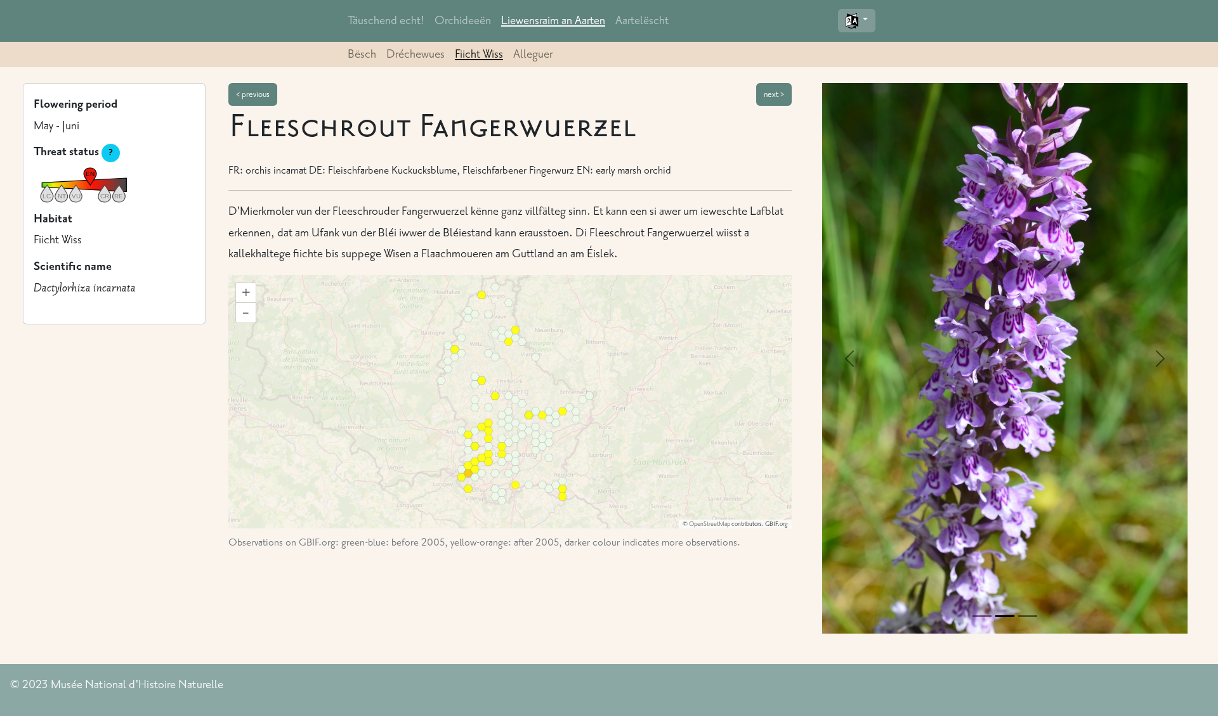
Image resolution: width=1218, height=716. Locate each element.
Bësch (362, 53)
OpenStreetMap (709, 524)
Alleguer (533, 53)
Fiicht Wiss (479, 53)
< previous (253, 94)
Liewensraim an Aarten (553, 20)
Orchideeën (463, 20)
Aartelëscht (642, 20)
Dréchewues (415, 53)
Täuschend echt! (386, 20)
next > (774, 94)
